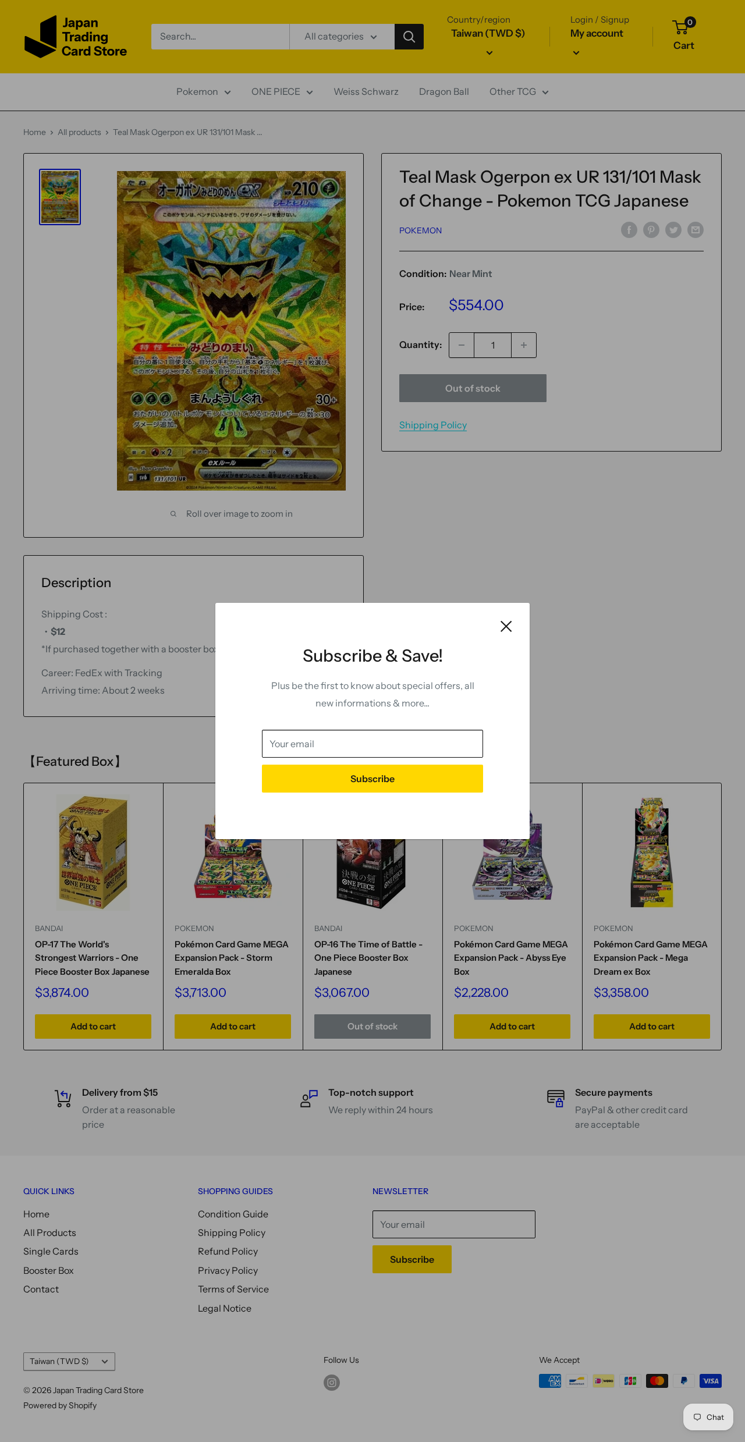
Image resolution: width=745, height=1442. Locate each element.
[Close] (506, 625)
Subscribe (372, 778)
